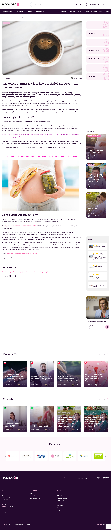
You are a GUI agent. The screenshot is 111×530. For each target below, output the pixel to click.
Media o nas (60, 505)
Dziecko (29, 11)
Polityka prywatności (18, 524)
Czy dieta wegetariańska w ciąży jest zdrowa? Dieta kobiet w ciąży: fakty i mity (26, 272)
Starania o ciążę (6, 11)
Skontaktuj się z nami (35, 498)
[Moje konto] (103, 4)
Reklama (32, 496)
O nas (31, 493)
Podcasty (86, 11)
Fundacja (107, 11)
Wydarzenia (94, 11)
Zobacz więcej (101, 354)
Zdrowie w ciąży (8, 17)
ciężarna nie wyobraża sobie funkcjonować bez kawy (21, 226)
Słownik (59, 510)
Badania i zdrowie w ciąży (94, 135)
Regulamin (28, 524)
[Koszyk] (107, 4)
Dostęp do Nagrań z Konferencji (96, 321)
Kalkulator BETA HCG (62, 498)
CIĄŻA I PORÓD (6, 23)
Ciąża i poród (19, 11)
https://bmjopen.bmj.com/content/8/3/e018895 (22, 253)
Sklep (100, 11)
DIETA (89, 193)
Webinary (79, 11)
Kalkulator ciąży (61, 496)
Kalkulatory (39, 11)
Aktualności (63, 11)
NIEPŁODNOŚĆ (91, 164)
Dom (2, 17)
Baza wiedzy (72, 11)
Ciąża (58, 493)
